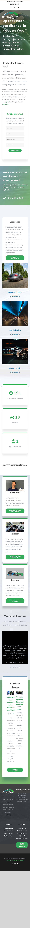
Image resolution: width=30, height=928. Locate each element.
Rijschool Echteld (22, 830)
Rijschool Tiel (22, 828)
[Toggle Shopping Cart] (21, 15)
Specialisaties (8, 830)
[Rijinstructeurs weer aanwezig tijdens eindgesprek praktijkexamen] (10, 693)
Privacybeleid (9, 860)
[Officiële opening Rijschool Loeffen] (19, 692)
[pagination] (10, 667)
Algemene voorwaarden (18, 860)
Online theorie (8, 833)
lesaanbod (5, 104)
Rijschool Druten (22, 833)
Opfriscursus (8, 836)
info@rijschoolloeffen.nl (15, 4)
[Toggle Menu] (26, 15)
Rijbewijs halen (8, 828)
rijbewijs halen (6, 102)
